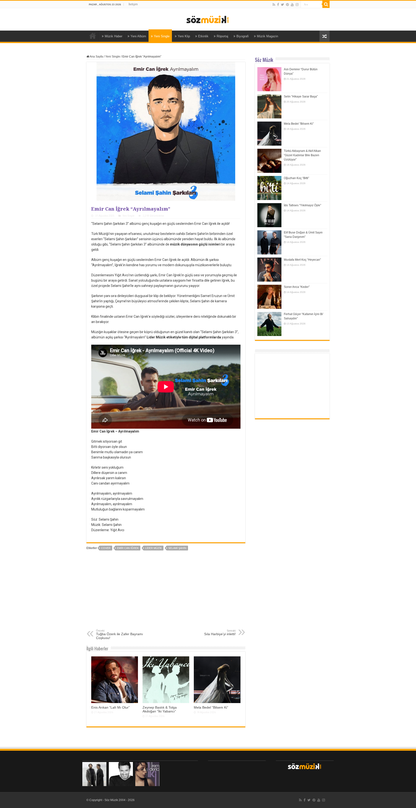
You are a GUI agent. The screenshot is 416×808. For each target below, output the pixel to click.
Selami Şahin (177, 548)
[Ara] (326, 4)
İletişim (133, 4)
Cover (105, 548)
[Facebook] (278, 4)
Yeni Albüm (138, 36)
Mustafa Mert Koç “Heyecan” (302, 259)
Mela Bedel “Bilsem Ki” (211, 707)
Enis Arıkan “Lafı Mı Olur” (110, 707)
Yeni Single (161, 36)
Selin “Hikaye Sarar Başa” (301, 96)
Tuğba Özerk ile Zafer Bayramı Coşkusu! (119, 634)
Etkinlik (203, 36)
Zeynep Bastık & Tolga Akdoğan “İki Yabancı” (160, 709)
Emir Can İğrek (128, 548)
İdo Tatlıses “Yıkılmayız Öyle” (302, 205)
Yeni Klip (184, 36)
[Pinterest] (287, 4)
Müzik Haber (113, 36)
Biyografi (242, 36)
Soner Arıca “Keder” (297, 287)
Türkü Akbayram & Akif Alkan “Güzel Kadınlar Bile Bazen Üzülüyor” (302, 155)
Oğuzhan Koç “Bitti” (296, 178)
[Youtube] (292, 4)
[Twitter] (282, 4)
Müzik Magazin (267, 36)
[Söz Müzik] (208, 19)
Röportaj (222, 36)
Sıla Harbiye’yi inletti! (220, 632)
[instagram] (297, 4)
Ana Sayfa (92, 36)
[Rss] (274, 4)
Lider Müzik (153, 548)
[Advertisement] (165, 593)
